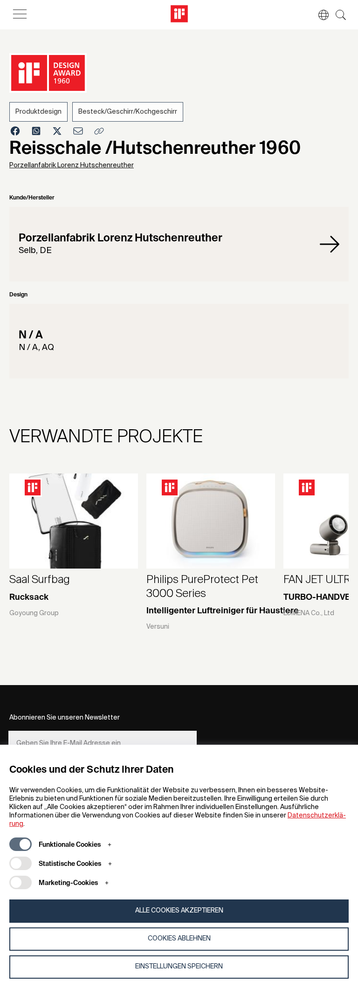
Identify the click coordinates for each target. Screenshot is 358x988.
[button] (319, 15)
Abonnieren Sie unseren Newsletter (64, 717)
